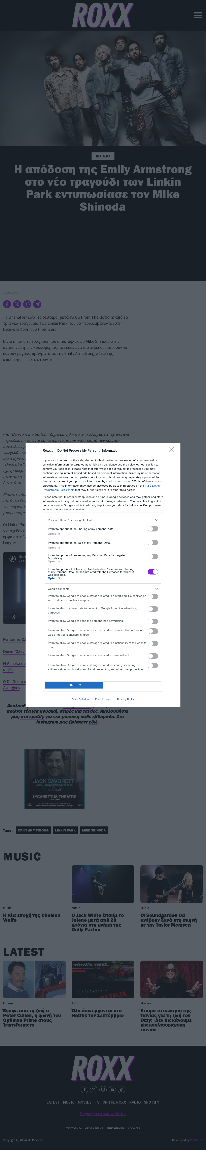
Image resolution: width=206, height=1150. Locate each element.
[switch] (153, 528)
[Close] (172, 451)
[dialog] (103, 575)
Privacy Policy (126, 699)
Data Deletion (80, 699)
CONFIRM (74, 685)
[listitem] (103, 520)
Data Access (103, 699)
